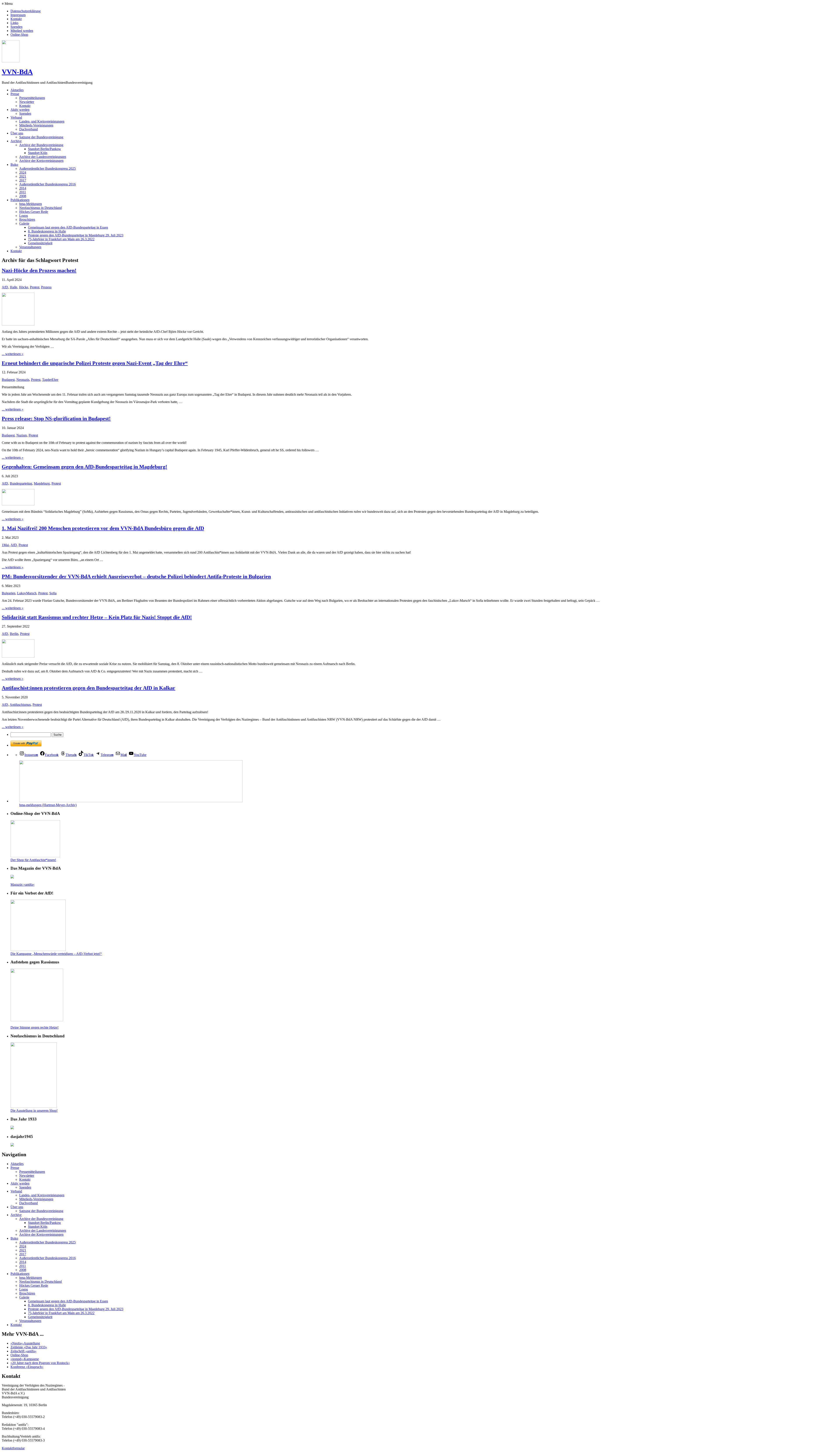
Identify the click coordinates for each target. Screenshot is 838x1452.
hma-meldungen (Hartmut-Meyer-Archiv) (48, 805)
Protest (34, 287)
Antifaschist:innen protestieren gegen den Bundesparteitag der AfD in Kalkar (88, 688)
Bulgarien (8, 593)
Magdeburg (42, 483)
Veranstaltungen (30, 247)
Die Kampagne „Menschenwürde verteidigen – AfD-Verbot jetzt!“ (56, 954)
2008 (22, 196)
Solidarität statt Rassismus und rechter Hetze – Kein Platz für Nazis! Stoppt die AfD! (97, 617)
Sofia (53, 593)
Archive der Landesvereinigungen (42, 157)
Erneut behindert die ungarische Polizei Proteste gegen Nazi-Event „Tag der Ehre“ (95, 363)
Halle (13, 287)
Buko (14, 164)
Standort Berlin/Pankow (44, 149)
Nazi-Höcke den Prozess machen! (39, 270)
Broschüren (27, 219)
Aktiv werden (19, 109)
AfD (5, 287)
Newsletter (26, 102)
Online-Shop (19, 34)
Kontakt (16, 19)
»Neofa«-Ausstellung (25, 1343)
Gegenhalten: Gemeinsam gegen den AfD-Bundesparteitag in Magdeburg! (84, 467)
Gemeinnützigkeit (40, 243)
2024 (22, 172)
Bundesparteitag (21, 483)
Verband (16, 117)
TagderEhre (50, 379)
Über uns (16, 133)
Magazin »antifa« (22, 884)
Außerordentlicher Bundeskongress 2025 (47, 168)
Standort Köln (37, 153)
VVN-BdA (17, 72)
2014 (22, 188)
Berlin (14, 634)
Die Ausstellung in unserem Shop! (34, 1110)
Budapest (8, 379)
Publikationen (19, 200)
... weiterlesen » (12, 354)
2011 (22, 192)
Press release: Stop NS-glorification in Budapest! (56, 418)
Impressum (18, 15)
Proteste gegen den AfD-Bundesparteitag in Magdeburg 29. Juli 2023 (75, 235)
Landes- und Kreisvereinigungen (41, 121)
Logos (23, 215)
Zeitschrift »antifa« (23, 1351)
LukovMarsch (26, 593)
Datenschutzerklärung (25, 11)
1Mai (5, 545)
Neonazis (22, 379)
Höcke (23, 287)
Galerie (24, 223)
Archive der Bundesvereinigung (41, 145)
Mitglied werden (21, 30)
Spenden (16, 27)
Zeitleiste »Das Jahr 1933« (28, 1347)
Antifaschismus (20, 704)
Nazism (21, 435)
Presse (14, 94)
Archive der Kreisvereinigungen (41, 160)
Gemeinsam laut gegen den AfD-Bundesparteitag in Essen (68, 227)
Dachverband (28, 129)
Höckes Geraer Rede (33, 212)
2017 (22, 180)
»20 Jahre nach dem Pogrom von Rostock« (40, 1363)
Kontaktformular (13, 1448)
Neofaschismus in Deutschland (40, 208)
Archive (16, 141)
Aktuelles (17, 90)
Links (14, 23)
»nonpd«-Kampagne (24, 1359)
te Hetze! (52, 1027)
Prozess (46, 287)
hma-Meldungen (30, 204)
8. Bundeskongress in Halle (47, 231)
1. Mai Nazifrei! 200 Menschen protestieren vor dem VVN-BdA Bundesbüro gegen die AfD (103, 528)
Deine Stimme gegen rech (28, 1027)
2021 (22, 176)
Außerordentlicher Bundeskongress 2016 (47, 184)
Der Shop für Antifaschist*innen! (33, 860)
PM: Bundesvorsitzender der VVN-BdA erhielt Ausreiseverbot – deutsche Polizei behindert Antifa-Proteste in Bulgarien (136, 576)
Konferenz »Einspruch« (26, 1367)
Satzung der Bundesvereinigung (41, 137)
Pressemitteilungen (32, 98)
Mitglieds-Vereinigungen (36, 125)
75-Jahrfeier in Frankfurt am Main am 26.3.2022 (61, 239)
